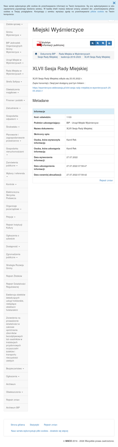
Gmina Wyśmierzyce (13, 33)
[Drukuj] (109, 43)
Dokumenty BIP (47, 53)
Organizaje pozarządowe (13, 207)
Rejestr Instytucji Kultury (14, 226)
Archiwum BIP (13, 407)
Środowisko (12, 126)
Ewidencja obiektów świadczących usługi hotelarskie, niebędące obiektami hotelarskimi (15, 302)
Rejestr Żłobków (14, 275)
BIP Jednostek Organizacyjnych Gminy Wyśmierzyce (14, 47)
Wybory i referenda (15, 173)
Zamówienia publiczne (12, 164)
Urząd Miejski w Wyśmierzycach (14, 61)
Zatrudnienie (12, 108)
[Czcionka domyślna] (92, 43)
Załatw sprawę (13, 24)
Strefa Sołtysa (13, 81)
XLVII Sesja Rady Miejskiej (97, 56)
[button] (114, 3)
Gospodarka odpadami (12, 117)
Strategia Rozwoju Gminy (15, 266)
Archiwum (11, 384)
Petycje (10, 216)
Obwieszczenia (13, 391)
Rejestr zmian (13, 399)
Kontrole (10, 184)
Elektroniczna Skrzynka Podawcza (12, 195)
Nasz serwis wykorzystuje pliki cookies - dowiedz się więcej (39, 430)
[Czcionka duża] (103, 43)
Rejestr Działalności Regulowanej (15, 285)
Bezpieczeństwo (14, 368)
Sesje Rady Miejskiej (48, 56)
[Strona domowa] (36, 53)
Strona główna (18, 424)
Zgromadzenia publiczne (13, 256)
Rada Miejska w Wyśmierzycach (14, 72)
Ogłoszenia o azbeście (12, 237)
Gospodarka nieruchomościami (15, 150)
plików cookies (97, 11)
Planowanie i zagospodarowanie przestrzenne (15, 137)
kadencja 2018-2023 (71, 56)
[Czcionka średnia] (97, 43)
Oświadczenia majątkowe (13, 91)
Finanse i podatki (14, 100)
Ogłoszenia (12, 376)
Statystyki (34, 424)
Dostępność (12, 246)
